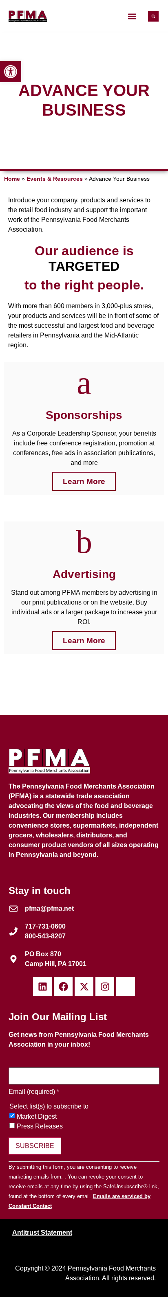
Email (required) (34, 1092)
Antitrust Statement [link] (42, 1232)
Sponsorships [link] (84, 415)
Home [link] (12, 179)
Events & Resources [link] (55, 179)
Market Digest (37, 1116)
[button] (132, 16)
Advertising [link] (84, 574)
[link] (10, 71)
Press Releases (40, 1126)
